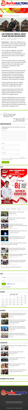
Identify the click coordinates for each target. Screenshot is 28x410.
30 (21, 304)
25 (2, 304)
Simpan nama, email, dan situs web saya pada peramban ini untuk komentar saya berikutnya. (14, 158)
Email (3, 147)
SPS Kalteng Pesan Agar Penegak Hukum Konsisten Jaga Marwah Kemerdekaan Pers (17, 262)
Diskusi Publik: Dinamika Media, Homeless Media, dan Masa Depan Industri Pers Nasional (18, 315)
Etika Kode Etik (10, 402)
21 (13, 302)
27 (10, 304)
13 (10, 301)
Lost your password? (6, 286)
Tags (19, 208)
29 (17, 304)
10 (25, 299)
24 (25, 302)
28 (13, 304)
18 (2, 302)
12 (6, 301)
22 (17, 302)
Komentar (4, 130)
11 (2, 301)
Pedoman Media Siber (17, 401)
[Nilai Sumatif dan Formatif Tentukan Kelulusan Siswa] (4, 213)
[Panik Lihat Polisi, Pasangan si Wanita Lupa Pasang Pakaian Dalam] (4, 232)
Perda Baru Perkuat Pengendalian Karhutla (11, 15)
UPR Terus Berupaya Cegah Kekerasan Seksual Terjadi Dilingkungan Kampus (9, 115)
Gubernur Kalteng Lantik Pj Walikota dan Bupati (11, 267)
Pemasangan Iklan (17, 402)
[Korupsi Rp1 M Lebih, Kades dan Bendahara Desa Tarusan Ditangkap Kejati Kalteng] (4, 226)
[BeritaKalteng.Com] (14, 3)
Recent (8, 208)
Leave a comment (6, 39)
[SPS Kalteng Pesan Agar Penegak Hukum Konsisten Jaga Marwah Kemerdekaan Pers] (4, 262)
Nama (3, 143)
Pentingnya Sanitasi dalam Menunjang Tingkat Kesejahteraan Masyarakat (19, 119)
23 (21, 302)
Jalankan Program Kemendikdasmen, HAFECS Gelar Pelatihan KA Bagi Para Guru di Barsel (18, 335)
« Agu (2, 306)
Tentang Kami (9, 401)
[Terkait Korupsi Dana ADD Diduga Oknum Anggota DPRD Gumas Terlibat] (4, 256)
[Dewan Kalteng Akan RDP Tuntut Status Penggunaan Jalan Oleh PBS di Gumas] (4, 250)
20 (10, 302)
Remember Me (12, 283)
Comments (13, 208)
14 (13, 301)
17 (25, 301)
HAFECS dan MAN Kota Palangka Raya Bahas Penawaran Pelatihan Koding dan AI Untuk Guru (17, 328)
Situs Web (4, 152)
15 (17, 301)
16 (21, 301)
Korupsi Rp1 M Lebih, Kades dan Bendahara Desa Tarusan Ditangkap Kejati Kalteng (18, 225)
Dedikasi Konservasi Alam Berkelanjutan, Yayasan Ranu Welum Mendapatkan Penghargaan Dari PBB (17, 321)
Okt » (5, 306)
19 (6, 302)
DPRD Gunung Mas (19, 38)
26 (6, 304)
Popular (3, 208)
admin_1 (4, 38)
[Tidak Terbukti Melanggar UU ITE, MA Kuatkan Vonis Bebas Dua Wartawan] (4, 238)
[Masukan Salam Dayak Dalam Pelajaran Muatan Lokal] (4, 219)
